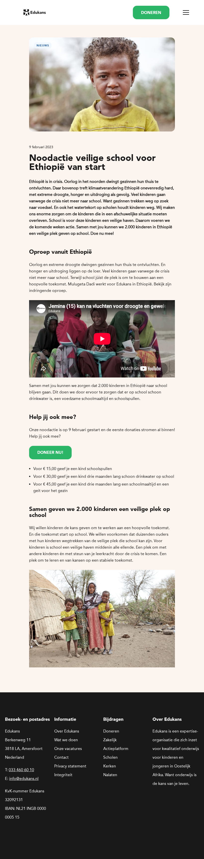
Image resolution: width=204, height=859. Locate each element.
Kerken (109, 766)
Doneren (111, 731)
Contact (61, 757)
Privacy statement (70, 766)
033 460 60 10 (21, 769)
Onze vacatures (68, 748)
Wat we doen (66, 739)
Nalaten (110, 774)
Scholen (110, 757)
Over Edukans (66, 731)
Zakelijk (110, 739)
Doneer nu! (50, 453)
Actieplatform (115, 748)
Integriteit (63, 774)
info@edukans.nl (24, 778)
